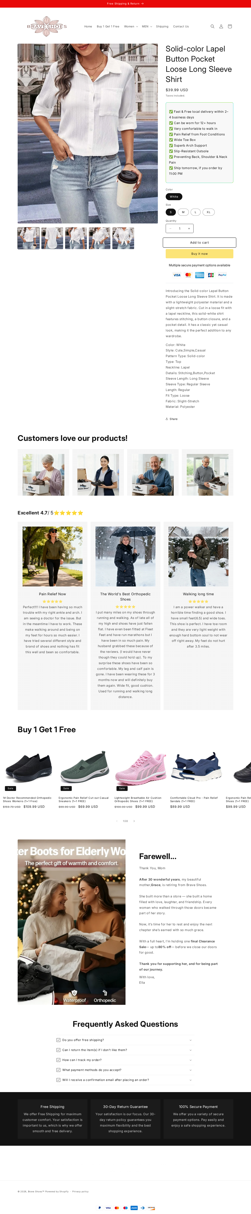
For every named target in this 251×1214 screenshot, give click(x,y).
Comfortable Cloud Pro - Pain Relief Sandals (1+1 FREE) (194, 799)
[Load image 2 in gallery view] (52, 238)
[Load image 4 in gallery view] (100, 238)
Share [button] (174, 419)
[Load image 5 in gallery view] (123, 238)
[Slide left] (117, 821)
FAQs (90, 1160)
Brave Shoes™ (36, 1191)
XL (209, 212)
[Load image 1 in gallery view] (28, 238)
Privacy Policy (108, 1160)
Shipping (163, 1160)
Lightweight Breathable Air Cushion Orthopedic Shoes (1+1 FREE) (138, 799)
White (174, 196)
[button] (131, 26)
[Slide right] (134, 821)
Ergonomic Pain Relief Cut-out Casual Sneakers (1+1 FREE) (84, 799)
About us (58, 1160)
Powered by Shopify (57, 1191)
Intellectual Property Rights (125, 1167)
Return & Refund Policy (138, 1160)
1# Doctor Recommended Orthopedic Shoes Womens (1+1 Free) (27, 799)
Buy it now (199, 254)
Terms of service (185, 1160)
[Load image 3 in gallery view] (76, 238)
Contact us (75, 1160)
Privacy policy (80, 1191)
